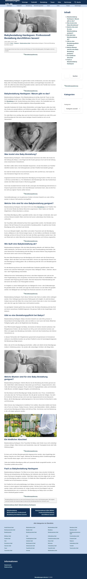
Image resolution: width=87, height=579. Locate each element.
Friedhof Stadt (7, 538)
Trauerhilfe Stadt (51, 548)
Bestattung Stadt (73, 529)
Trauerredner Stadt (8, 550)
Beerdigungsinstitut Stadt (9, 529)
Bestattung (43, 2)
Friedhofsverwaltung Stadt (53, 538)
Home (11, 43)
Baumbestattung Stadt (52, 527)
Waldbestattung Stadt (52, 550)
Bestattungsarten (38, 5)
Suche (79, 2)
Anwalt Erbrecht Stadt (9, 527)
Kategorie (16, 43)
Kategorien (67, 104)
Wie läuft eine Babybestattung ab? (72, 37)
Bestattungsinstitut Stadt (31, 532)
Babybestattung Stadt (25, 43)
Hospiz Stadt (50, 540)
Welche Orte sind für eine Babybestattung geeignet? (72, 30)
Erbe (59, 2)
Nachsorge (67, 2)
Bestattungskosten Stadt (53, 532)
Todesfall (34, 2)
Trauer (53, 2)
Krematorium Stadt (8, 543)
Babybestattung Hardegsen (27, 505)
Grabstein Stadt (29, 540)
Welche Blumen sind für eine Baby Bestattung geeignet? (72, 50)
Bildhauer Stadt (7, 536)
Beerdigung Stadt (73, 527)
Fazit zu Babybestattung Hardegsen (72, 61)
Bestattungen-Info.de (41, 577)
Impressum (7, 565)
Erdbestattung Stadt (52, 536)
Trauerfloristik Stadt (30, 548)
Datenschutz (8, 567)
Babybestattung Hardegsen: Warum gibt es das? (73, 19)
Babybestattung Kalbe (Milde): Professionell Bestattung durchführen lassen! (44, 512)
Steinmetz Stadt (7, 545)
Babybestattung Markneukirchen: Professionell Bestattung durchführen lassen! (17, 512)
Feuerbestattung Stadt (74, 536)
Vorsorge (25, 2)
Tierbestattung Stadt (52, 545)
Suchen (75, 76)
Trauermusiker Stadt (74, 548)
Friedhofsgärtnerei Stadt (31, 538)
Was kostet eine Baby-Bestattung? (72, 24)
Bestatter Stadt (29, 529)
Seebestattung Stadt (74, 543)
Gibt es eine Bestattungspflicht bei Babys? (73, 43)
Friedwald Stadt (73, 538)
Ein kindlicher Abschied (71, 56)
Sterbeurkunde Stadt (30, 545)
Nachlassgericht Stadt (30, 543)
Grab (48, 5)
